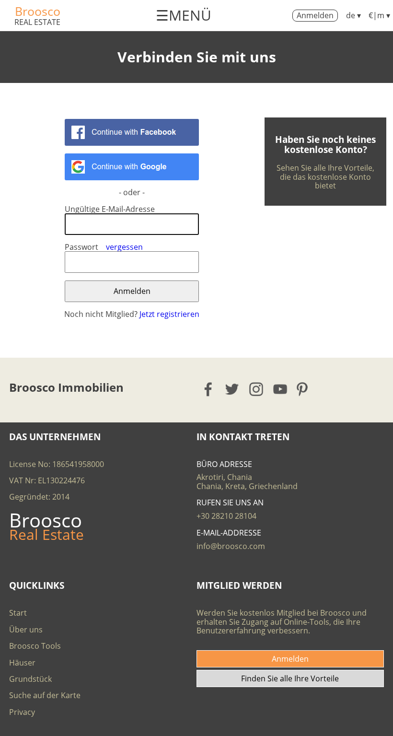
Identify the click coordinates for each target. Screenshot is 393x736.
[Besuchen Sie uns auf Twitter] (232, 389)
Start (18, 612)
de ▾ (353, 15)
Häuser (22, 662)
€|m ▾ (379, 15)
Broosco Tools (35, 646)
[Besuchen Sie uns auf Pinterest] (305, 389)
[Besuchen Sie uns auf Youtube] (280, 389)
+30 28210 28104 (226, 516)
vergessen (124, 247)
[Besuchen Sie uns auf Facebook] (208, 389)
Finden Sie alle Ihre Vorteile (290, 678)
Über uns (26, 629)
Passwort (81, 247)
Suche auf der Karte (45, 695)
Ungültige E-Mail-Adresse (110, 209)
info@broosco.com (230, 546)
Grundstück (30, 679)
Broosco (37, 11)
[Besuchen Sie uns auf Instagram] (256, 389)
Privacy (22, 712)
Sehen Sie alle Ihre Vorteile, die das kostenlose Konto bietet (325, 177)
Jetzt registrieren (169, 314)
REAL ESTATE (37, 22)
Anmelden (315, 15)
